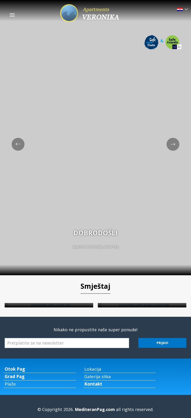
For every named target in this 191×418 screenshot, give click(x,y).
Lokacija (92, 369)
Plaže (10, 384)
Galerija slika (97, 376)
